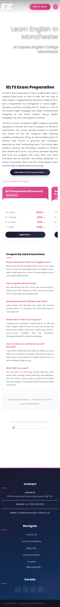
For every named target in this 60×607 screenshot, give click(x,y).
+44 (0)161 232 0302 (34, 504)
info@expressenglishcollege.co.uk (33, 512)
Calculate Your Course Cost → (30, 172)
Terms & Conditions (31, 541)
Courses (31, 561)
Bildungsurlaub (34, 567)
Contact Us (31, 534)
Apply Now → (25, 234)
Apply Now (31, 548)
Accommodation (31, 555)
